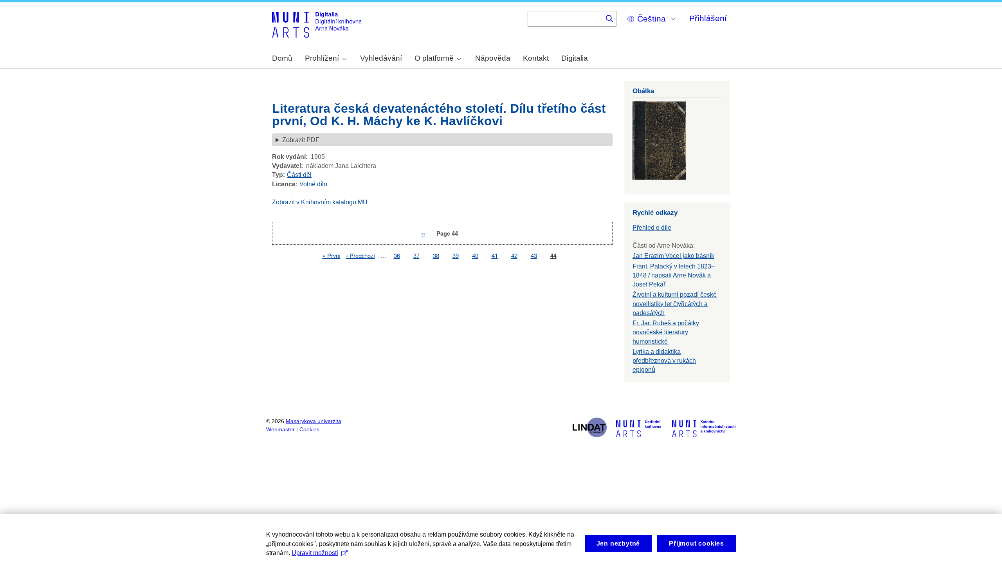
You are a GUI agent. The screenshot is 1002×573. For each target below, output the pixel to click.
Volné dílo (313, 184)
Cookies (309, 429)
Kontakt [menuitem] (536, 58)
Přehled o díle (652, 227)
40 (475, 255)
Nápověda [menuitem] (492, 58)
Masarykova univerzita (313, 421)
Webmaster (280, 429)
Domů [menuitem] (282, 58)
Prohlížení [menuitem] (322, 58)
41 (495, 255)
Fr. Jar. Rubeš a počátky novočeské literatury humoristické (666, 332)
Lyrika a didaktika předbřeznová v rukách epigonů (664, 360)
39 (455, 255)
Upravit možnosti (315, 553)
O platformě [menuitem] (434, 58)
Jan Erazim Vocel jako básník (673, 255)
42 (514, 255)
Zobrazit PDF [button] (300, 140)
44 (553, 256)
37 (416, 255)
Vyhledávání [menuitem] (381, 58)
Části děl (299, 174)
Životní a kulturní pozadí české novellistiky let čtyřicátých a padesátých (675, 303)
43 (534, 255)
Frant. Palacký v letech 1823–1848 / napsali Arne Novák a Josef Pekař (674, 275)
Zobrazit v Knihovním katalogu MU (320, 202)
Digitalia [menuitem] (574, 58)
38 (436, 255)
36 (397, 255)
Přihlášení (708, 18)
